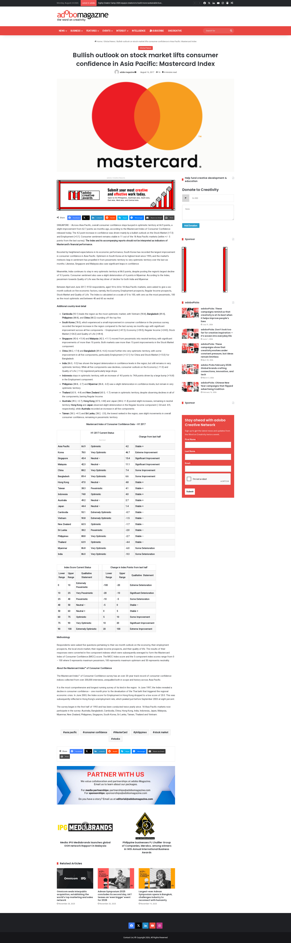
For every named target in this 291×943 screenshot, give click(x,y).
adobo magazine (127, 72)
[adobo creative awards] (116, 195)
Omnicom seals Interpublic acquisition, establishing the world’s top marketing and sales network (75, 896)
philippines (141, 732)
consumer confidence (95, 732)
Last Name (190, 451)
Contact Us (128, 937)
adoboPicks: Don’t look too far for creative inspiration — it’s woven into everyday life (217, 332)
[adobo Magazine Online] (83, 16)
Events (106, 31)
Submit (189, 491)
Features (91, 31)
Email (188, 463)
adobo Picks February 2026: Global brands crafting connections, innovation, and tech (217, 369)
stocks (116, 738)
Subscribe (158, 31)
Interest (121, 31)
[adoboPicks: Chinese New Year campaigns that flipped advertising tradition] (190, 387)
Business (75, 31)
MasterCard (121, 732)
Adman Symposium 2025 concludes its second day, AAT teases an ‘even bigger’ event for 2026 (115, 896)
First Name (191, 439)
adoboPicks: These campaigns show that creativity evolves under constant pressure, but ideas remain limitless (217, 350)
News (62, 31)
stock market (161, 732)
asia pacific (71, 732)
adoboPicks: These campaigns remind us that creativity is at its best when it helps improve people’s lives (216, 315)
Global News (109, 41)
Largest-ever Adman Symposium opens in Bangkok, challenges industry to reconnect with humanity (155, 896)
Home (99, 41)
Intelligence (139, 31)
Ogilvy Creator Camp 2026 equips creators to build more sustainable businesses (133, 3)
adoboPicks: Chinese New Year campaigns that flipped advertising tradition (217, 386)
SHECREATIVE (175, 31)
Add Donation (190, 225)
